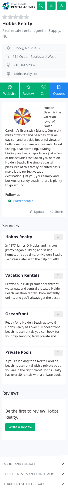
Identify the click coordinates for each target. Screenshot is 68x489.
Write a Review (20, 427)
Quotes (59, 93)
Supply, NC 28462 (26, 48)
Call (43, 93)
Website (9, 93)
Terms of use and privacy (24, 484)
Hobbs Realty (17, 23)
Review (28, 93)
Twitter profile (23, 201)
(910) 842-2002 (24, 65)
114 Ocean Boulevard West (34, 56)
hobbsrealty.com (26, 73)
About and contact (20, 464)
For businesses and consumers (29, 474)
